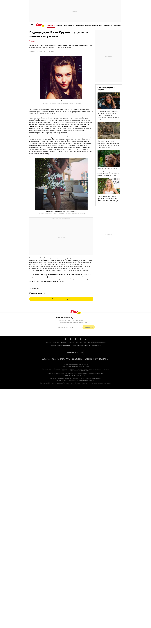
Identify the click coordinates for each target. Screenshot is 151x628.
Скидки (117, 25)
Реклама (63, 342)
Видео (59, 25)
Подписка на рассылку (64, 318)
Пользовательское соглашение (97, 342)
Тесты (88, 25)
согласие (63, 320)
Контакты (56, 342)
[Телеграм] (70, 339)
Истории (80, 25)
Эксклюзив (69, 25)
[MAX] (65, 339)
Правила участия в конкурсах (77, 342)
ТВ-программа (105, 25)
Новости (51, 25)
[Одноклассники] (80, 339)
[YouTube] (85, 339)
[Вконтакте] (75, 339)
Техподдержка (96, 345)
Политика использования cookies (60, 345)
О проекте (48, 342)
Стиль (95, 25)
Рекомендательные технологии (81, 345)
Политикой (62, 322)
